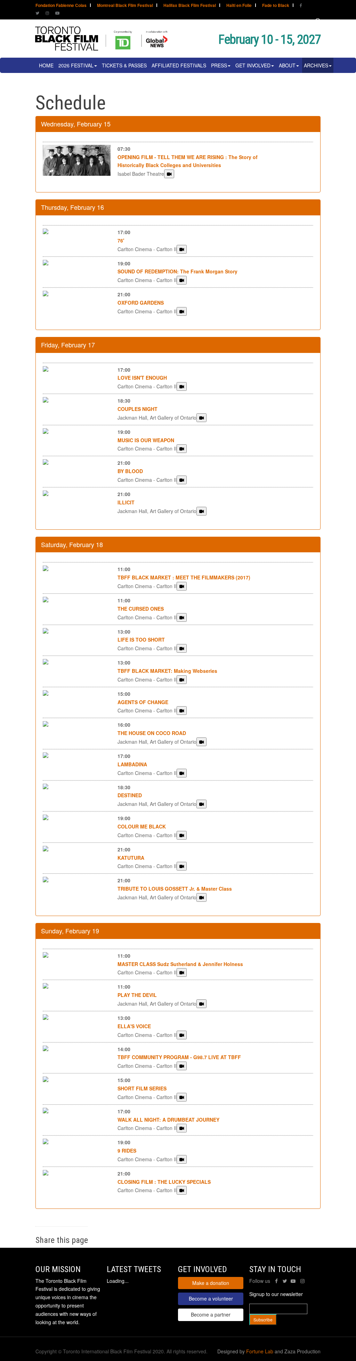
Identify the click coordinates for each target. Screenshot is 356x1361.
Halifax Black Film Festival (189, 5)
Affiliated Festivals (179, 65)
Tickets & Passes (124, 65)
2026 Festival (76, 65)
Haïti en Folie (239, 5)
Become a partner (210, 1314)
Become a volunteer (211, 1298)
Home (46, 65)
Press (219, 65)
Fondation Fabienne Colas (61, 5)
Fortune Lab (259, 1351)
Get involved (252, 65)
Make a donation (210, 1282)
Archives (316, 65)
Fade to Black (275, 5)
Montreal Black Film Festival (125, 5)
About (287, 65)
